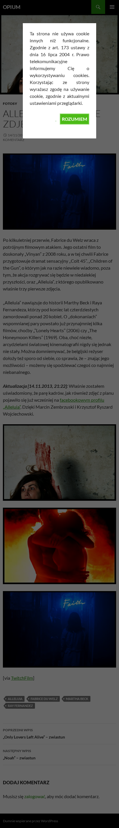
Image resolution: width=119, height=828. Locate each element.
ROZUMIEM (74, 119)
